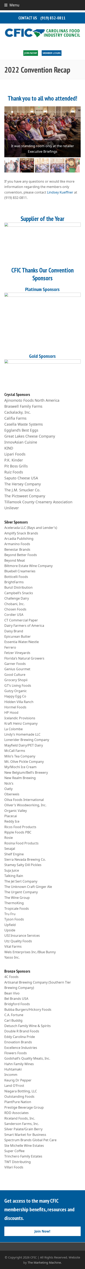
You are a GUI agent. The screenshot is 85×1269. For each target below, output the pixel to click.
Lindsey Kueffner (60, 192)
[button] (11, 5)
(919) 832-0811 (52, 18)
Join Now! (30, 53)
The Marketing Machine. (45, 1262)
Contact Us (27, 17)
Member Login (51, 53)
